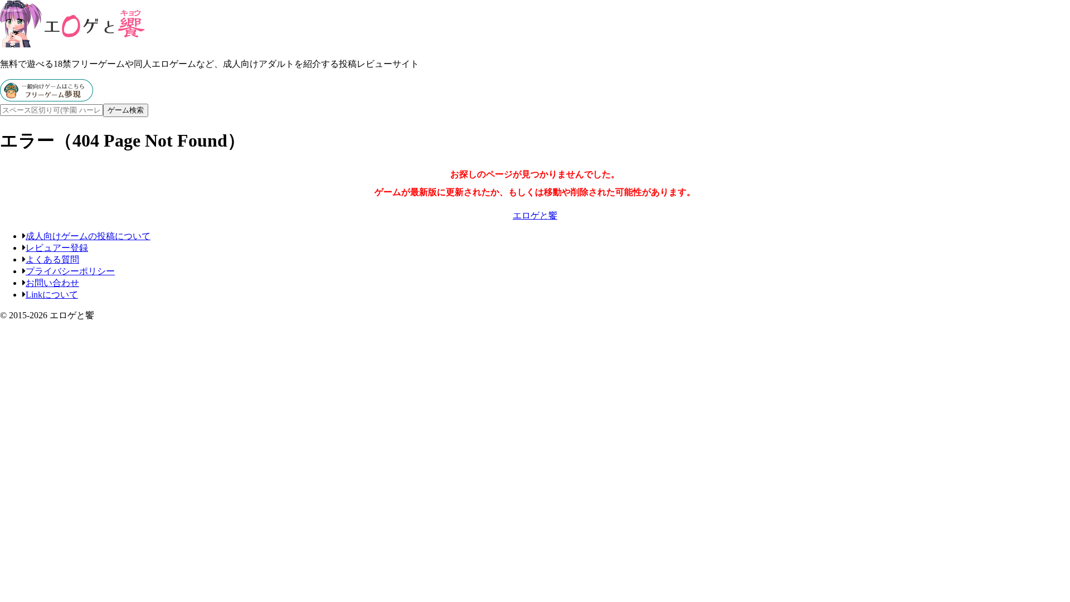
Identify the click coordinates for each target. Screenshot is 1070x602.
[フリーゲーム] (46, 98)
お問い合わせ (52, 283)
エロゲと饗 (535, 215)
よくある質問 (52, 259)
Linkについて (52, 294)
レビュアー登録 (57, 248)
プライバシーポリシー (70, 271)
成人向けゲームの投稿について (88, 236)
